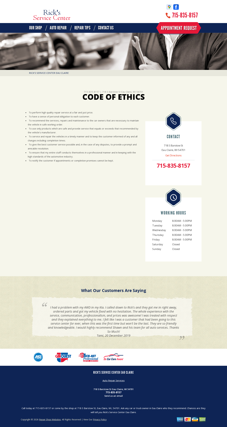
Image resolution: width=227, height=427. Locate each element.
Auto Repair (58, 28)
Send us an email (113, 395)
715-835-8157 (185, 15)
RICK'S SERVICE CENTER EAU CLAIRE (49, 72)
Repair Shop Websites (50, 419)
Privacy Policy (100, 419)
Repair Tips (82, 28)
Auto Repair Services (114, 380)
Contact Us (106, 28)
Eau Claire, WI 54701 (132, 91)
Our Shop (35, 28)
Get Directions (173, 155)
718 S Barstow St (111, 91)
